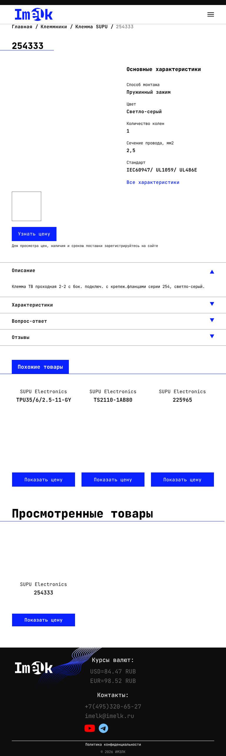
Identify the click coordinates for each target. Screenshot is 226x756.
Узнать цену (34, 234)
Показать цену (43, 480)
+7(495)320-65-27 (113, 706)
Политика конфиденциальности (113, 744)
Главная (23, 27)
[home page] (34, 14)
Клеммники (54, 27)
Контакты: (113, 695)
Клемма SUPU (91, 27)
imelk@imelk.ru (109, 715)
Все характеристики (153, 182)
